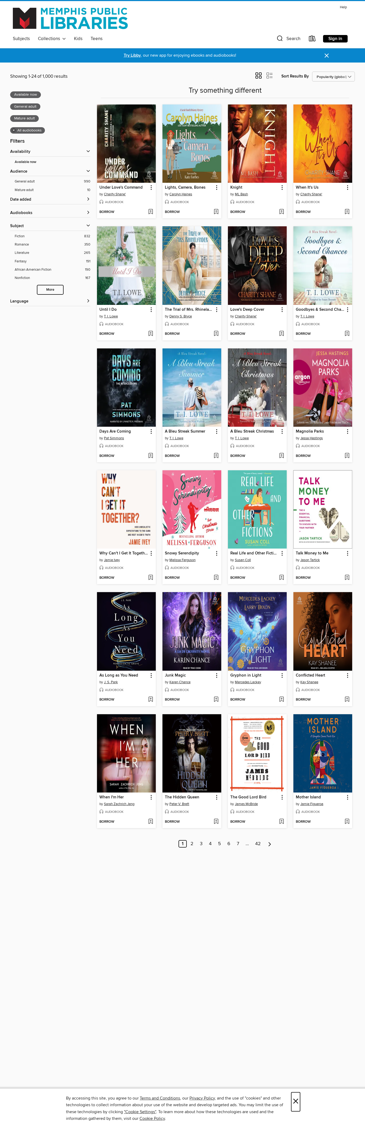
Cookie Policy (152, 1118)
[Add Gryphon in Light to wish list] (281, 699)
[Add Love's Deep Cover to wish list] (281, 334)
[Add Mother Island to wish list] (347, 821)
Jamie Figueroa (311, 804)
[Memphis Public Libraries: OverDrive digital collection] (70, 18)
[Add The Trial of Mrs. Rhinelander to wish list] (216, 334)
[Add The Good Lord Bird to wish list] (281, 821)
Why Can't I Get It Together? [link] (123, 553)
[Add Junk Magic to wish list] (216, 699)
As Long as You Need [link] (118, 675)
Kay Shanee (309, 682)
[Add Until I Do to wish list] (150, 334)
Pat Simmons (114, 438)
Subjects (21, 39)
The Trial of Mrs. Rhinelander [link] (189, 309)
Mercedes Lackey (248, 682)
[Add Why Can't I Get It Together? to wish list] (150, 577)
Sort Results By (295, 76)
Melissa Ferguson (182, 560)
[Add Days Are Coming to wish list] (150, 456)
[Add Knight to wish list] (281, 212)
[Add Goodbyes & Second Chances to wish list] (347, 334)
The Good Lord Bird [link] (248, 797)
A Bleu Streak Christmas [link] (252, 431)
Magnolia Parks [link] (310, 431)
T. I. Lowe (111, 316)
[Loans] (312, 39)
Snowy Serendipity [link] (182, 553)
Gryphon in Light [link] (245, 675)
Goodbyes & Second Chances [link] (320, 309)
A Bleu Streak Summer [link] (185, 431)
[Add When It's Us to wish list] (347, 212)
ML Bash (241, 194)
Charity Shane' (115, 194)
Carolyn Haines (180, 194)
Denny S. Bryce (180, 316)
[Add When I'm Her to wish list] (150, 821)
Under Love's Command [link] (121, 187)
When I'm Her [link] (111, 797)
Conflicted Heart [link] (310, 675)
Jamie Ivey (112, 560)
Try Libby (132, 55)
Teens (97, 39)
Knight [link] (236, 187)
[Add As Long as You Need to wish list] (150, 699)
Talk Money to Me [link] (312, 553)
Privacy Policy (202, 1098)
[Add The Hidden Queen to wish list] (216, 821)
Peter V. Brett (179, 804)
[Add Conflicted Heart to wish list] (347, 699)
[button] (288, 39)
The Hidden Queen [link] (182, 797)
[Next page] (270, 844)
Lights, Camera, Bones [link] (185, 187)
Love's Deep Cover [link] (247, 309)
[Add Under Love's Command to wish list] (150, 212)
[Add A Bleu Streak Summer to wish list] (216, 456)
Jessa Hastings (311, 438)
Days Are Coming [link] (115, 431)
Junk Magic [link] (175, 675)
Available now (25, 162)
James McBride (246, 804)
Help (343, 7)
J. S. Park (111, 682)
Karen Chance (180, 682)
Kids (78, 39)
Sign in (335, 39)
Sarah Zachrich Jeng (119, 804)
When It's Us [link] (307, 187)
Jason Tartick (310, 560)
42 (258, 844)
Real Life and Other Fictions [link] (254, 553)
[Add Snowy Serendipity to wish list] (216, 577)
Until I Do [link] (108, 309)
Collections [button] (50, 39)
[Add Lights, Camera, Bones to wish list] (216, 212)
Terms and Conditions (160, 1098)
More (50, 290)
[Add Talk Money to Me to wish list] (347, 577)
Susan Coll (243, 560)
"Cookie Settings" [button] (140, 1111)
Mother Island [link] (308, 797)
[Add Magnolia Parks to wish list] (347, 456)
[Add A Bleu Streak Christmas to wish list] (281, 456)
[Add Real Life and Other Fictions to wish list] (281, 577)
